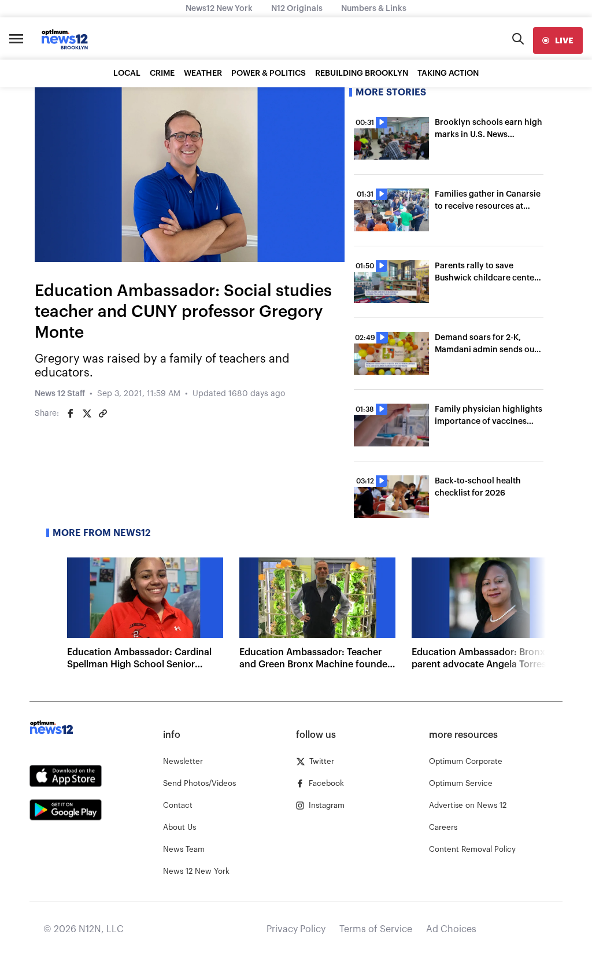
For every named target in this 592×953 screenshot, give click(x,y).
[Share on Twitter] (86, 413)
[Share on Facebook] (70, 413)
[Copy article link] (103, 413)
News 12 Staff (60, 394)
